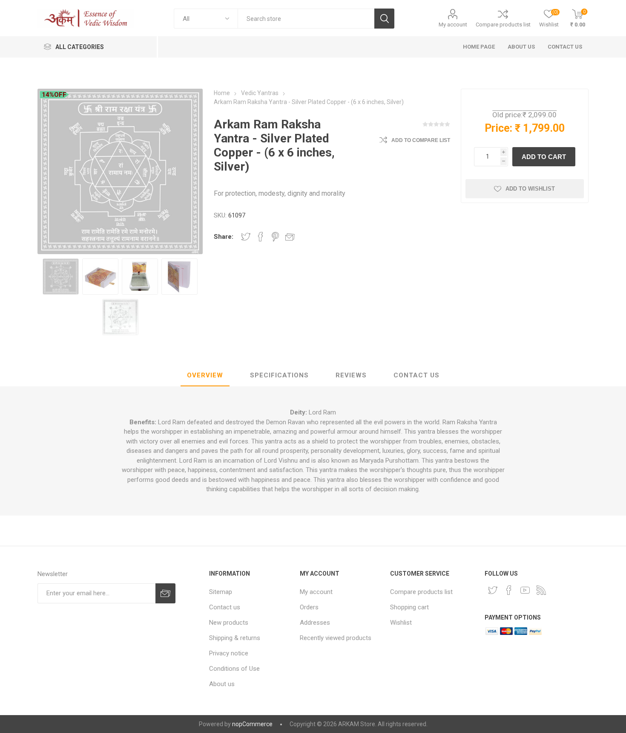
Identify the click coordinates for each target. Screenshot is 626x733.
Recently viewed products (335, 638)
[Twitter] (493, 590)
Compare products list (503, 24)
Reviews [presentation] (351, 375)
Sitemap (220, 592)
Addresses (315, 622)
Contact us (224, 607)
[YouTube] (525, 590)
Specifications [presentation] (279, 375)
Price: (498, 128)
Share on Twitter (245, 236)
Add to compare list (420, 140)
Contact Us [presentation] (416, 375)
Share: (223, 236)
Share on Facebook (260, 236)
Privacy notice (228, 653)
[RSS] (541, 590)
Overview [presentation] (205, 375)
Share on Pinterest (275, 236)
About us (222, 684)
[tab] (205, 375)
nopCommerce (252, 724)
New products (228, 622)
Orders (309, 607)
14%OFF (54, 95)
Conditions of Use (234, 668)
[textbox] (306, 19)
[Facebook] (509, 590)
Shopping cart (409, 607)
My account (453, 24)
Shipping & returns (234, 638)
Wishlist (401, 622)
